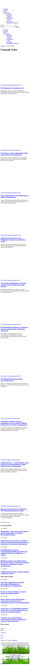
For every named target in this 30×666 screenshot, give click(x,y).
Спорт (8, 20)
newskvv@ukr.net (14, 658)
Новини (6, 10)
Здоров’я (9, 17)
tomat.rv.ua (23, 647)
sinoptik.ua (15, 640)
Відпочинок (10, 18)
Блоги (5, 11)
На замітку (9, 21)
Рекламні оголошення (12, 22)
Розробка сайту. (5, 663)
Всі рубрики (7, 13)
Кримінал (9, 15)
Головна (6, 9)
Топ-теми (9, 14)
